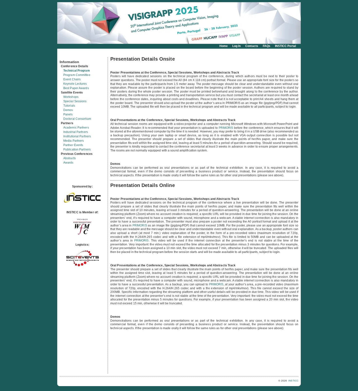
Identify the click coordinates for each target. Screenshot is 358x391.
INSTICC (293, 380)
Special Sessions (75, 101)
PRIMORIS (226, 128)
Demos (68, 110)
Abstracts (69, 158)
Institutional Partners (77, 136)
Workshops (70, 97)
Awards (68, 162)
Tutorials (69, 105)
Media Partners (73, 140)
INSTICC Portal (285, 46)
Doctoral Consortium (77, 119)
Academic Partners (76, 127)
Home (223, 46)
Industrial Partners (75, 132)
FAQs (266, 46)
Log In (236, 46)
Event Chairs (72, 79)
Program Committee (76, 75)
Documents (65, 55)
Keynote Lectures (75, 83)
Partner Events (73, 145)
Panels (68, 114)
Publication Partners (77, 149)
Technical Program (76, 70)
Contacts (251, 46)
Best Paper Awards (76, 88)
